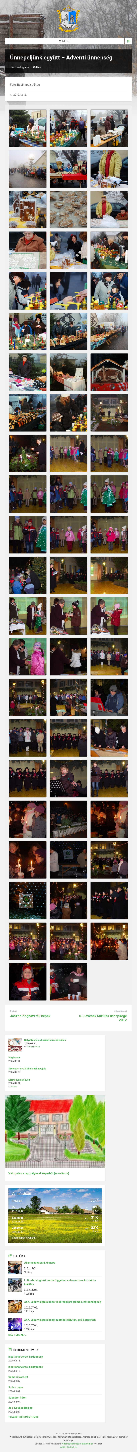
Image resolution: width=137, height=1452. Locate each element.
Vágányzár (14, 1057)
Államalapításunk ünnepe (39, 1262)
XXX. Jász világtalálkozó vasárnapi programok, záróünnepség (62, 1301)
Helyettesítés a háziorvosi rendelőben (45, 1040)
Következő (120, 1011)
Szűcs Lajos (16, 1387)
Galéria (37, 67)
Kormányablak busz (19, 1079)
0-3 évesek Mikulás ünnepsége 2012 (103, 1018)
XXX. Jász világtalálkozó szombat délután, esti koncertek (60, 1319)
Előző (13, 1011)
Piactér (14, 1086)
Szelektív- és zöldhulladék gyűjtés (27, 1068)
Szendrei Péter (17, 1397)
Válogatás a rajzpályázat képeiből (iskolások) (38, 1173)
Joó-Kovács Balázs (20, 1407)
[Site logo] (68, 31)
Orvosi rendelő (33, 1047)
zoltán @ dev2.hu (68, 1447)
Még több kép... (17, 1335)
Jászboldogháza (19, 67)
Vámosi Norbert (18, 1377)
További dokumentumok (23, 1417)
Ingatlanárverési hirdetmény (25, 1356)
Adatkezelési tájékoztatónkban (77, 1443)
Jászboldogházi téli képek (30, 1016)
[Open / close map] (128, 41)
